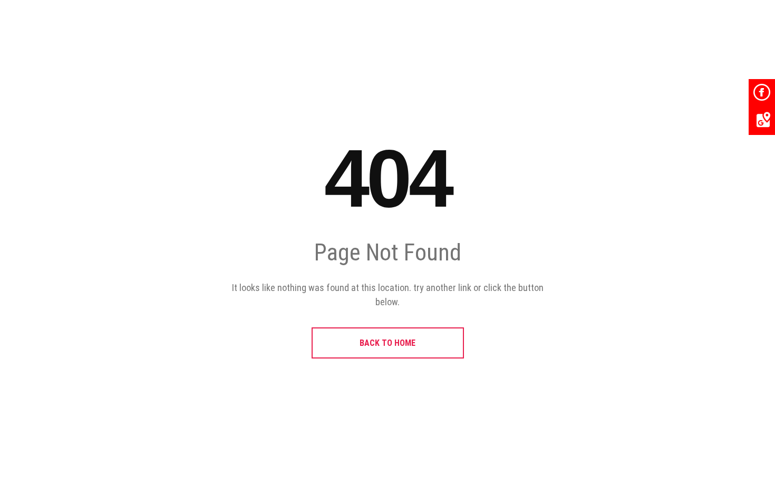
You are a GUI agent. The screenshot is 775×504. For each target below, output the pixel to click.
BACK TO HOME (387, 343)
